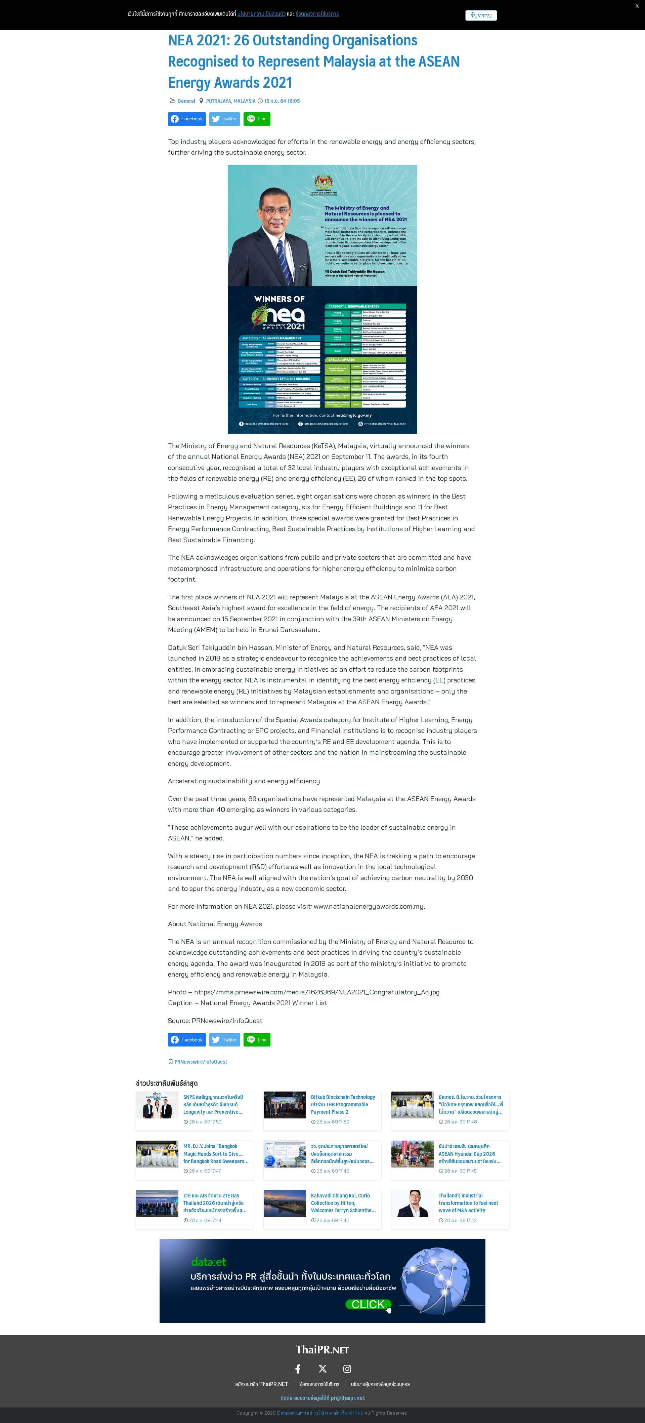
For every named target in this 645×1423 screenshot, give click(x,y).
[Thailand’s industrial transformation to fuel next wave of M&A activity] (412, 1203)
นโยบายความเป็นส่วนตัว (262, 13)
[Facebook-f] (297, 1368)
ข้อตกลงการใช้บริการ (317, 13)
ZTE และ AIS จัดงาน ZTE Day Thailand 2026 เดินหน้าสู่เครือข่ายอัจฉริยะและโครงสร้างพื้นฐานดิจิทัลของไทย (215, 1206)
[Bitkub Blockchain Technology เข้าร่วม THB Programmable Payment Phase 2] (285, 1105)
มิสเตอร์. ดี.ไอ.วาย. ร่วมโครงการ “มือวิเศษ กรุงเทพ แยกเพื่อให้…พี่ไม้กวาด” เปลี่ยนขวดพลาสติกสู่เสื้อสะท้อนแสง (471, 1108)
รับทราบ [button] (481, 15)
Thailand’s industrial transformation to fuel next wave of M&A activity (468, 1203)
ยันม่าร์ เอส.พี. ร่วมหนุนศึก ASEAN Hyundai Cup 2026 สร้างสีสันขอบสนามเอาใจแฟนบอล (468, 1157)
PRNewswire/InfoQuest (201, 1061)
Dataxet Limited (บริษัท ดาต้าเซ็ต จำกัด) (319, 1413)
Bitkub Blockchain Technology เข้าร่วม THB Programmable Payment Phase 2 (343, 1104)
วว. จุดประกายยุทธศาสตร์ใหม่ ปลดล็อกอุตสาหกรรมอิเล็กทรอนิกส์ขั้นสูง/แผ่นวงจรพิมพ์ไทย (340, 1157)
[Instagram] (347, 1368)
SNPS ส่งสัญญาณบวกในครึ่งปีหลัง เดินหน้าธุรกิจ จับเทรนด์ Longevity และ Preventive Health (213, 1108)
